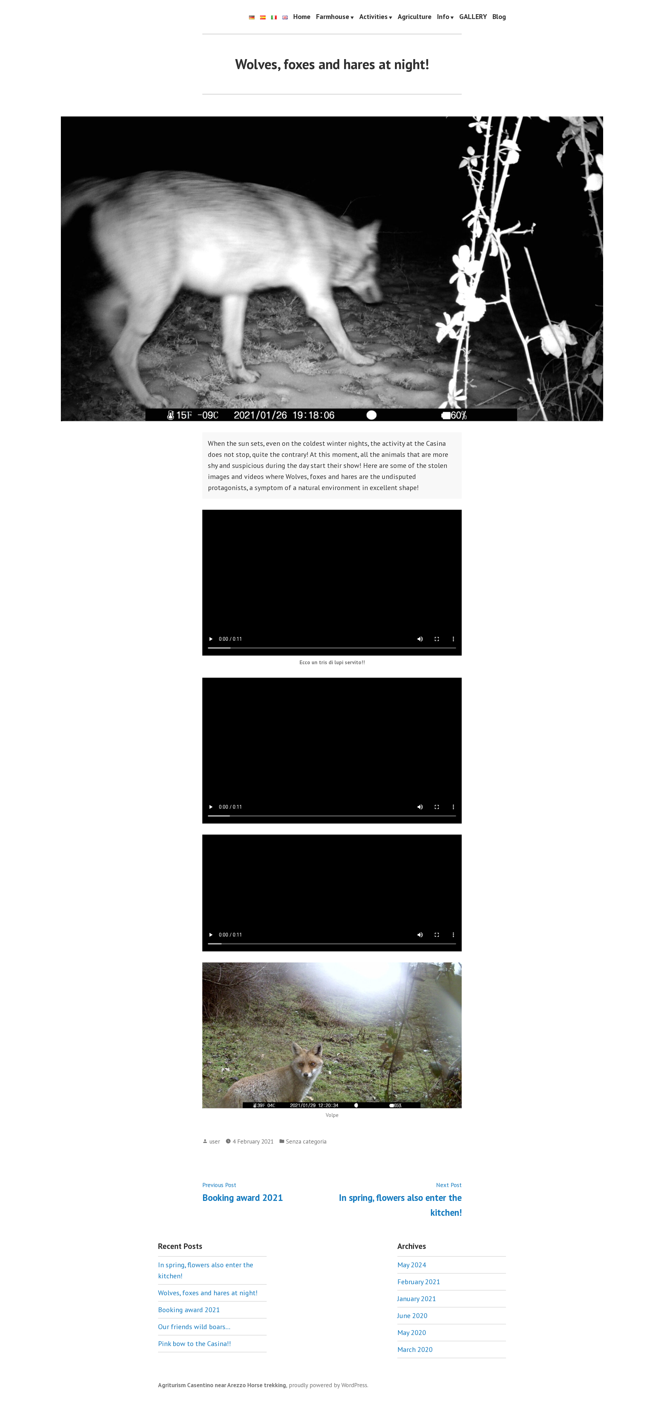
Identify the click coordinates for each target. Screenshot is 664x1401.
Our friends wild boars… (194, 1326)
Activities (373, 17)
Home (302, 17)
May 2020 (411, 1332)
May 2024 (411, 1264)
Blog (499, 17)
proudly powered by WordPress (328, 1385)
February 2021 (418, 1281)
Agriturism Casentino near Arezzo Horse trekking (222, 1385)
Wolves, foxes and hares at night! (208, 1292)
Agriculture (415, 17)
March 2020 (415, 1349)
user (214, 1141)
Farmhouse (332, 17)
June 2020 (412, 1315)
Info (443, 17)
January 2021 (416, 1298)
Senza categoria (306, 1141)
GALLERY (473, 17)
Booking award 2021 (189, 1309)
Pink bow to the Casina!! (194, 1343)
